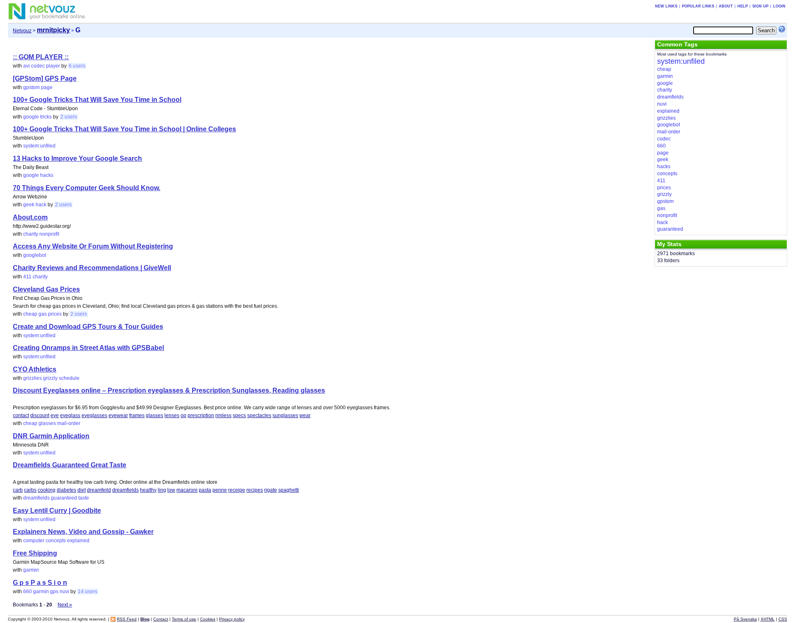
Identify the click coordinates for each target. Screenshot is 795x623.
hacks (46, 175)
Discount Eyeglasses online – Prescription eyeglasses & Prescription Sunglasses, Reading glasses (169, 390)
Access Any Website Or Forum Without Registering (93, 246)
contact (21, 415)
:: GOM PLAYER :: (41, 56)
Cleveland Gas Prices (46, 289)
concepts (56, 540)
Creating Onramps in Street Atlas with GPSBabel (88, 347)
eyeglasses (94, 415)
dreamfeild (99, 490)
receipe (236, 490)
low (171, 490)
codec (38, 66)
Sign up (760, 6)
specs (239, 415)
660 (27, 591)
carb (18, 490)
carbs (30, 490)
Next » (65, 605)
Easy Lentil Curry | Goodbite (57, 510)
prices (55, 314)
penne (219, 490)
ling (162, 490)
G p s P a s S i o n (40, 582)
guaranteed (64, 498)
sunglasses (285, 415)
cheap (30, 314)
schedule (69, 378)
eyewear (118, 415)
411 (27, 277)
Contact (160, 619)
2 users (68, 117)
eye (55, 415)
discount (39, 415)
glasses (154, 415)
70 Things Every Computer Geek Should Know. (86, 187)
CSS (782, 619)
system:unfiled (39, 146)
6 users (77, 66)
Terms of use (184, 619)
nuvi (64, 591)
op (183, 415)
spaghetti (288, 490)
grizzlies (32, 378)
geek (28, 205)
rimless (223, 415)
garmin (31, 570)
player (53, 66)
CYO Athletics (34, 369)
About (726, 6)
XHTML (768, 619)
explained (78, 540)
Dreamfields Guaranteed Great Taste (69, 464)
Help (742, 6)
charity (30, 234)
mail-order (68, 423)
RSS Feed (127, 619)
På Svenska (745, 619)
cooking (46, 490)
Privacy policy (232, 619)
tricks (46, 117)
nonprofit (49, 234)
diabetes (66, 490)
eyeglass (70, 415)
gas (43, 314)
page (47, 87)
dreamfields (125, 490)
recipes (254, 490)
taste (83, 498)
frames (137, 415)
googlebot (34, 255)
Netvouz (22, 31)
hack (41, 205)
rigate (270, 490)
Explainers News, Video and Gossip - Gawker (83, 531)
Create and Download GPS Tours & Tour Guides (88, 326)
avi (26, 66)
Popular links (698, 6)
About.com (30, 217)
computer (33, 540)
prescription (201, 415)
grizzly (50, 378)
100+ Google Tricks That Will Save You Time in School (97, 99)
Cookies (207, 619)
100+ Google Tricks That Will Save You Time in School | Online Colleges (124, 129)
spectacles (259, 415)
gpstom (31, 87)
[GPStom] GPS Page (45, 78)
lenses (171, 415)
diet (81, 490)
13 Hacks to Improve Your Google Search (77, 158)
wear (305, 415)
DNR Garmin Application (51, 435)
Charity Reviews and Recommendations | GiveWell (92, 267)
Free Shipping (35, 553)
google (31, 117)
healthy (148, 490)
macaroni (187, 490)
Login (779, 6)
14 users (87, 591)
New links (666, 6)
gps (54, 591)
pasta (205, 490)
